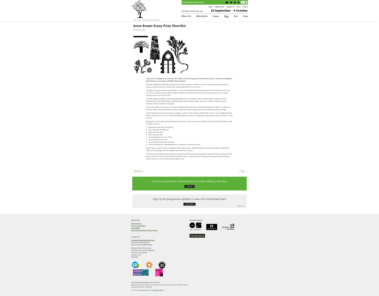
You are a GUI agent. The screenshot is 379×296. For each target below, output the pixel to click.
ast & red (144, 290)
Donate (190, 186)
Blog (226, 16)
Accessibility (135, 228)
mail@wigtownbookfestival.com (143, 240)
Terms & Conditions (138, 226)
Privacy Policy (241, 206)
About (210, 7)
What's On (186, 16)
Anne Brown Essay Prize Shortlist (150, 20)
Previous (138, 171)
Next (243, 171)
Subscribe (189, 204)
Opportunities (219, 7)
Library (216, 16)
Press (238, 7)
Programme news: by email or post (144, 230)
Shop (245, 16)
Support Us (230, 7)
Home (135, 20)
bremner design (158, 290)
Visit (236, 16)
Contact (245, 7)
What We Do (202, 16)
